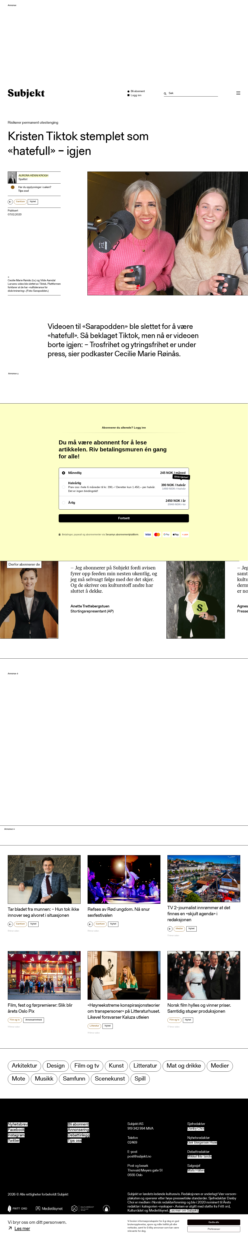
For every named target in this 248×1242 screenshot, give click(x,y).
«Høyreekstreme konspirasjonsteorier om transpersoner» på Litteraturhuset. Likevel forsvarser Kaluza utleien (124, 1011)
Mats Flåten (195, 1170)
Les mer (22, 1228)
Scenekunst (110, 1079)
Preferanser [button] (214, 1229)
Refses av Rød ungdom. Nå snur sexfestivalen (119, 912)
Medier (179, 928)
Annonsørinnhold (33, 1020)
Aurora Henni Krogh (33, 175)
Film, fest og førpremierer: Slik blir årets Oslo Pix (40, 1008)
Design (56, 1066)
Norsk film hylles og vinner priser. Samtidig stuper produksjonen (199, 1008)
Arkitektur (24, 1066)
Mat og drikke (184, 1066)
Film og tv (15, 1020)
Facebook (16, 1130)
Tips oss (75, 1141)
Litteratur (94, 1026)
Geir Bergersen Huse (202, 1143)
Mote (18, 1079)
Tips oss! (23, 191)
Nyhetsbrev (18, 1124)
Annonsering (78, 1130)
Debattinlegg (79, 1135)
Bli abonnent (78, 1124)
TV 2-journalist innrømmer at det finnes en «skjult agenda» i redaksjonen (198, 914)
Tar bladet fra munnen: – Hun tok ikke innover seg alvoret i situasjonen (43, 912)
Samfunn (20, 201)
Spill (140, 1079)
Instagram (16, 1135)
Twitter (14, 1141)
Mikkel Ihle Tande (199, 1156)
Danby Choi (195, 1129)
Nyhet (33, 201)
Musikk (44, 1079)
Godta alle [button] (213, 1222)
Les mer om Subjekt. (184, 1211)
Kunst (116, 1066)
